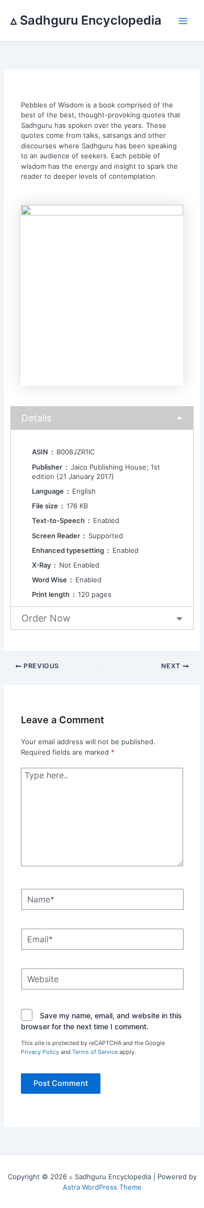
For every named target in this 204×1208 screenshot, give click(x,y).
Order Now (46, 618)
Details (36, 417)
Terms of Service (95, 1051)
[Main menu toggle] (183, 20)
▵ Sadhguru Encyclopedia (86, 20)
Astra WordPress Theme (102, 1187)
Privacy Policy (40, 1051)
